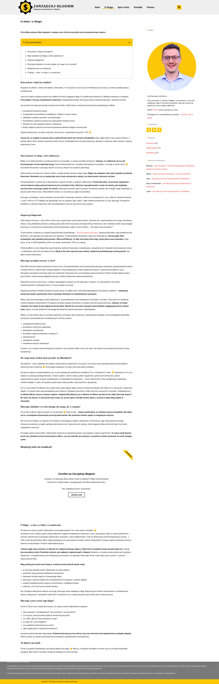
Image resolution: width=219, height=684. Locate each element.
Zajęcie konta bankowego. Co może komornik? (172, 174)
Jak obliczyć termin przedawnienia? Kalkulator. (171, 179)
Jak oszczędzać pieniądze (87, 233)
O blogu (108, 7)
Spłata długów (152, 148)
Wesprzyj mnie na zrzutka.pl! (39, 68)
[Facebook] (154, 130)
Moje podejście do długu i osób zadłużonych (45, 56)
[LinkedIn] (159, 130)
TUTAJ (155, 110)
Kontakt (138, 7)
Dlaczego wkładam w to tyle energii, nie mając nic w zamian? (52, 64)
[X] (149, 130)
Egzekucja (150, 143)
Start (97, 7)
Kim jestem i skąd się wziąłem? (40, 52)
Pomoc (150, 7)
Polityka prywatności (71, 681)
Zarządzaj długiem (54, 6)
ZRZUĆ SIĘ (76, 495)
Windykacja (151, 153)
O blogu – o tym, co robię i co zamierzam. (44, 73)
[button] (179, 7)
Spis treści (123, 7)
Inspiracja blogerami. (35, 60)
